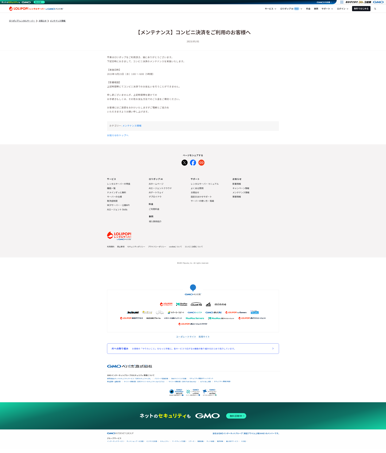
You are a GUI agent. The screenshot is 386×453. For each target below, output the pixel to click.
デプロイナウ (155, 196)
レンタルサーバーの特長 (118, 183)
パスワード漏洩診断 (161, 378)
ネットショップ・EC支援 (135, 441)
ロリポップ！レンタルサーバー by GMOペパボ (36, 8)
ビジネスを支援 (152, 441)
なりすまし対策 (205, 381)
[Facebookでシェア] (193, 162)
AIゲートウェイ (156, 192)
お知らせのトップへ (118, 135)
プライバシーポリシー (157, 246)
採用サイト (204, 336)
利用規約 (110, 246)
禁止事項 (120, 246)
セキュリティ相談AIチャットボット (201, 378)
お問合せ (195, 192)
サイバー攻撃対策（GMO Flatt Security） (183, 381)
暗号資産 (220, 441)
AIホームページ (156, 183)
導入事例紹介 (155, 221)
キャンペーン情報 (241, 188)
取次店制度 (112, 200)
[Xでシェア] (185, 162)
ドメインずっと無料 (116, 192)
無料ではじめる (361, 8)
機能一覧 (111, 188)
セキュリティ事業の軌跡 (222, 381)
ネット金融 (210, 441)
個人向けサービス (232, 441)
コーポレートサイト (186, 336)
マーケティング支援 (178, 441)
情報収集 (201, 441)
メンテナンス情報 (132, 125)
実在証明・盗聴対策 (114, 381)
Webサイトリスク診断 (178, 378)
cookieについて (175, 246)
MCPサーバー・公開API (118, 205)
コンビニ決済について (194, 246)
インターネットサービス (115, 441)
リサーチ (191, 441)
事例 (316, 8)
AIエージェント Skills (117, 209)
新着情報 (237, 183)
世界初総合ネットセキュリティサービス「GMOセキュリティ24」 (129, 378)
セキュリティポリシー (136, 246)
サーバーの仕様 (114, 196)
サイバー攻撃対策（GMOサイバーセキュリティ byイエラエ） (144, 381)
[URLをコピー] (201, 162)
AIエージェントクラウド (160, 188)
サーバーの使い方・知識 (202, 200)
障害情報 (237, 196)
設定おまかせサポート (201, 196)
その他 (243, 441)
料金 (308, 8)
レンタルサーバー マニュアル (205, 183)
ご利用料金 (154, 208)
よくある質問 (197, 188)
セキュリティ (164, 441)
